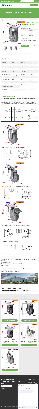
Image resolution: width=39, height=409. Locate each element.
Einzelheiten (8, 53)
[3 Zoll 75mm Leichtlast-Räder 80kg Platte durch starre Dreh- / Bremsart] (10, 307)
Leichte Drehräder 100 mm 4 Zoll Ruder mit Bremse (29, 317)
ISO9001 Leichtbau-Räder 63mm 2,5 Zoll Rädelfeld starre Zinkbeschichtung (10, 342)
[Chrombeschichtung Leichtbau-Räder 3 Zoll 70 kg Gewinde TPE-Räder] (10, 357)
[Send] (36, 407)
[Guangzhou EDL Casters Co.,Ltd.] (6, 5)
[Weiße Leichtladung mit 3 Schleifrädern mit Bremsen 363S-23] (29, 332)
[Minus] (36, 385)
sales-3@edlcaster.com (7, 385)
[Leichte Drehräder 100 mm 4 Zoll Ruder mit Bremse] (29, 307)
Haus (2, 19)
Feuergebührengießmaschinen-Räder (13, 288)
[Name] (33, 1)
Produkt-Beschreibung (23, 53)
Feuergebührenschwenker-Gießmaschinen (10, 290)
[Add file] (19, 407)
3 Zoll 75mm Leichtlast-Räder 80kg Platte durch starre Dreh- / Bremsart (9, 317)
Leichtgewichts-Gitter (25, 290)
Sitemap (5, 406)
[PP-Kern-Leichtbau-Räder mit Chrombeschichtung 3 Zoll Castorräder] (13, 33)
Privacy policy (2, 407)
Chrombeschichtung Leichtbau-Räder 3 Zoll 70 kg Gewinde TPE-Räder (10, 367)
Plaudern (34, 4)
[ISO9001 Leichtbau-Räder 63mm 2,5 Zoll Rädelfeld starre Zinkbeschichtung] (10, 332)
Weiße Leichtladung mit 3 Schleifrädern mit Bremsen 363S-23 (29, 342)
